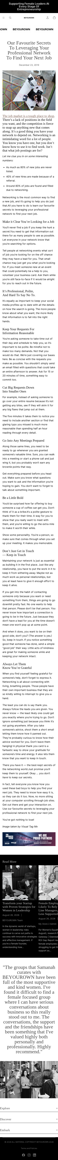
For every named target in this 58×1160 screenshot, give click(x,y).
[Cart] (54, 17)
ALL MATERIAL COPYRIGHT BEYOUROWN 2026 (33, 1142)
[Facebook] (23, 1155)
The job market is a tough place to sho (27, 116)
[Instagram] (29, 1155)
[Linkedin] (34, 1155)
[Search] (10, 17)
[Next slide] (52, 908)
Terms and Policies (29, 1148)
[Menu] (3, 17)
